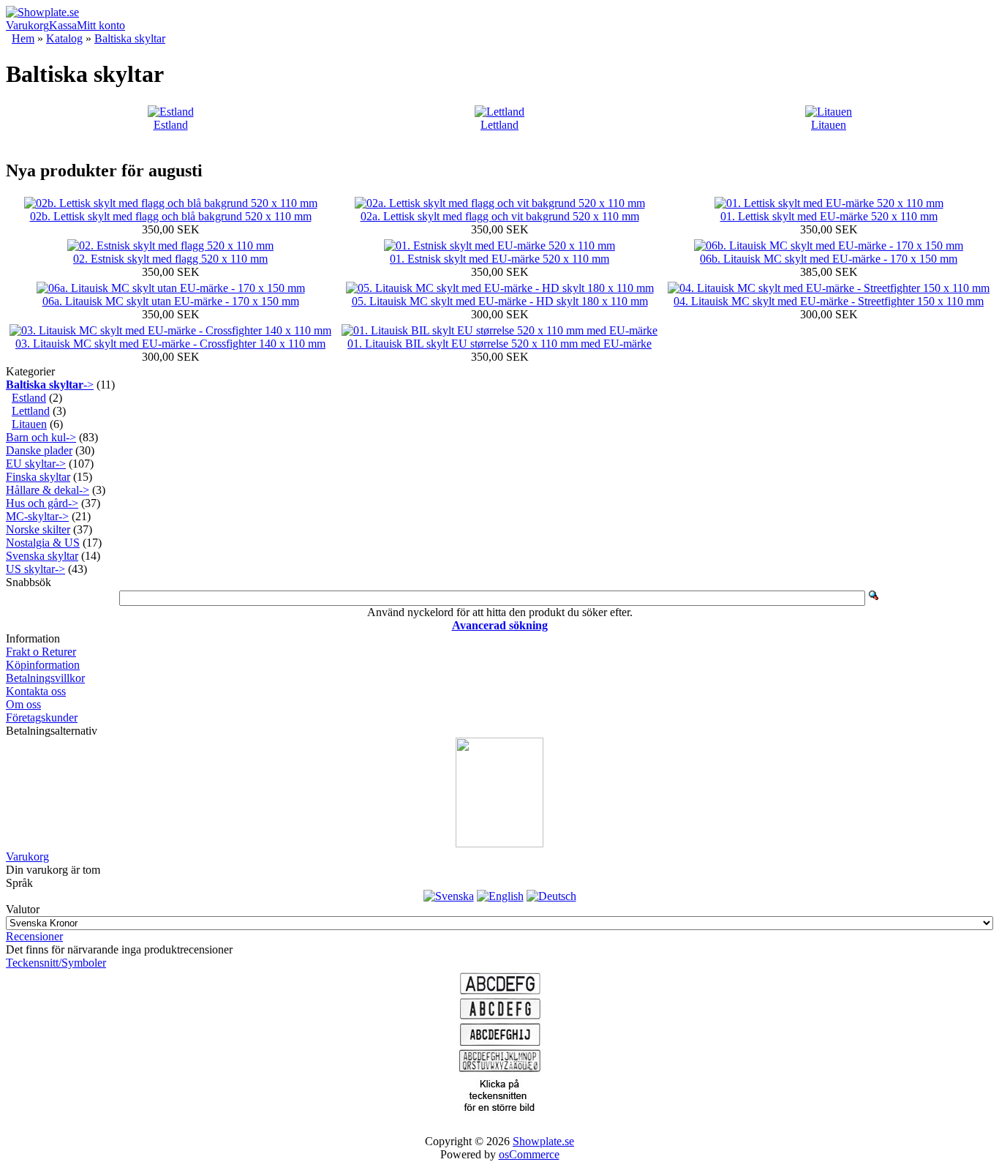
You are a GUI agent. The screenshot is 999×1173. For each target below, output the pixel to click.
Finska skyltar (38, 477)
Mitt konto (101, 25)
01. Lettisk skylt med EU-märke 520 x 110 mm (829, 216)
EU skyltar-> (36, 463)
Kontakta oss (36, 691)
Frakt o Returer (41, 651)
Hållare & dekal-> (47, 490)
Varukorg (27, 25)
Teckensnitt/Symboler (56, 962)
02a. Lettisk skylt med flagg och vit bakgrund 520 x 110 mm (500, 216)
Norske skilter (38, 529)
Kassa (63, 25)
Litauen (828, 125)
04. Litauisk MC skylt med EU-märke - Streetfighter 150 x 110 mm (829, 301)
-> (50, 384)
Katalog (64, 38)
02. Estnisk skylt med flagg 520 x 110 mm (170, 258)
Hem (23, 38)
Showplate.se (543, 1141)
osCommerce (529, 1154)
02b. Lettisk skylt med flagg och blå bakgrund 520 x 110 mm (171, 216)
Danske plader (39, 450)
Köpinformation (43, 665)
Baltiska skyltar (129, 38)
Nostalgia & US (43, 542)
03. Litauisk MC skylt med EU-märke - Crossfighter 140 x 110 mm (170, 343)
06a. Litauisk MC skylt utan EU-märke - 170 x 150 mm (170, 301)
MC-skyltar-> (37, 516)
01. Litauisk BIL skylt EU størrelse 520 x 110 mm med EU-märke (499, 343)
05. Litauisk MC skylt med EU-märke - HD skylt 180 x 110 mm (500, 301)
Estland (171, 125)
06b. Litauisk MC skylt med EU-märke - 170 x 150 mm (828, 258)
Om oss (23, 704)
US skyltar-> (35, 569)
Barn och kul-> (41, 437)
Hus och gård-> (42, 503)
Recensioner (34, 936)
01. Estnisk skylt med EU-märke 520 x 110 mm (499, 258)
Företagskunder (42, 717)
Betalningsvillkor (45, 678)
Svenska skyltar (42, 556)
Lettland (499, 125)
